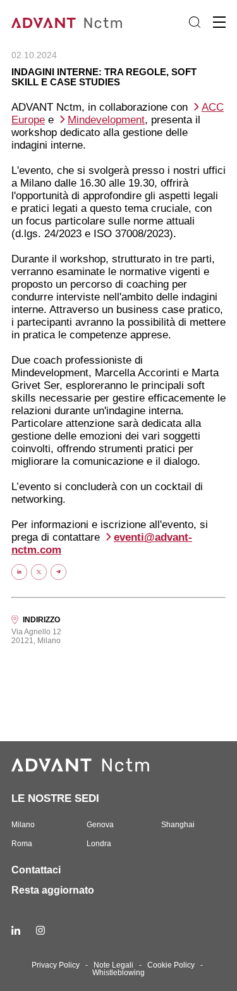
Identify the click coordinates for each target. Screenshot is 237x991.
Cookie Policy (171, 965)
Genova (100, 824)
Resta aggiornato (52, 890)
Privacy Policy (56, 965)
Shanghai (178, 824)
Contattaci (36, 870)
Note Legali (113, 965)
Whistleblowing (118, 972)
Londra (99, 843)
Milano (23, 824)
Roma (21, 843)
